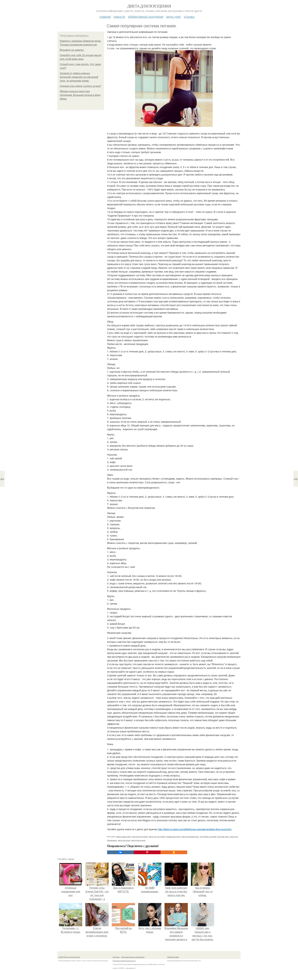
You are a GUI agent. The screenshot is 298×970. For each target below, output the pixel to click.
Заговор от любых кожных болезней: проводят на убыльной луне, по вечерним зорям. (79, 77)
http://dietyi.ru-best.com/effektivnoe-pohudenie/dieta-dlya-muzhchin (195, 829)
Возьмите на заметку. (72, 50)
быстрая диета (223, 836)
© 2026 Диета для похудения (69, 957)
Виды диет (173, 16)
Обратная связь (173, 957)
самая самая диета (123, 836)
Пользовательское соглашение (132, 957)
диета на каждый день (190, 836)
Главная (105, 16)
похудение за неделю (208, 836)
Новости (119, 16)
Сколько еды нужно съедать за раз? (80, 86)
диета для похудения (157, 836)
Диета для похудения (149, 6)
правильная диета (173, 836)
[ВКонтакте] (120, 852)
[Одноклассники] (173, 852)
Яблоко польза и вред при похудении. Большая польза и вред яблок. (80, 95)
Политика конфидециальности (124, 961)
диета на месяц (124, 840)
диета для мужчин (138, 840)
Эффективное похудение (145, 16)
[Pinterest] (147, 852)
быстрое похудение (140, 836)
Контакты (116, 957)
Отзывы (189, 16)
